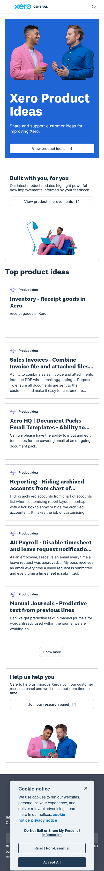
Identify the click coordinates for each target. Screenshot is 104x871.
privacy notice (44, 820)
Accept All (51, 862)
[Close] (86, 788)
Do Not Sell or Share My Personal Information (52, 832)
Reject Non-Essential (52, 848)
